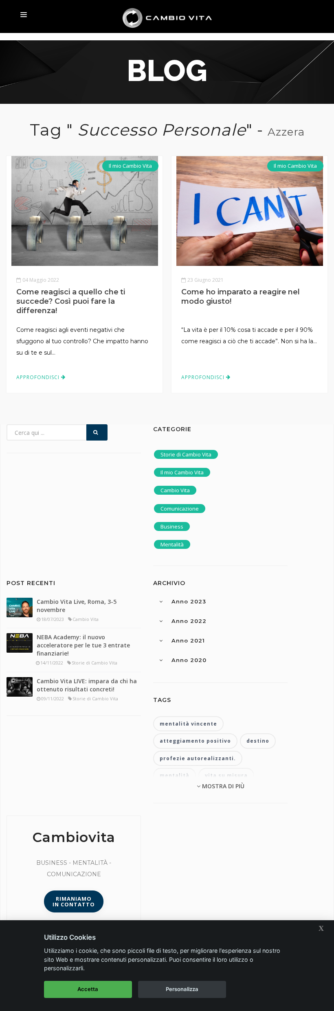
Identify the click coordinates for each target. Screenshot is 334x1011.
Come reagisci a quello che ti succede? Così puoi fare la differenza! (70, 301)
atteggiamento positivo (195, 740)
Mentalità (172, 544)
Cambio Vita (175, 490)
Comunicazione (179, 508)
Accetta (87, 989)
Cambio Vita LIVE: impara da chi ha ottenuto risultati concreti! (87, 685)
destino (257, 740)
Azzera (286, 131)
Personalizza (182, 989)
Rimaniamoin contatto (74, 901)
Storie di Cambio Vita (185, 454)
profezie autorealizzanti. (198, 758)
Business (171, 526)
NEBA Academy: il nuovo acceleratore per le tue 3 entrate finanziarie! (83, 645)
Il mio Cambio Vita (130, 165)
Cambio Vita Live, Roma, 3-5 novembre (76, 606)
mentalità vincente (188, 723)
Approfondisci (38, 377)
